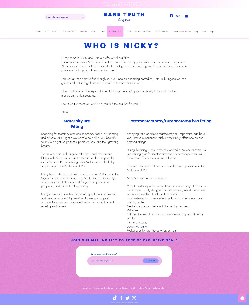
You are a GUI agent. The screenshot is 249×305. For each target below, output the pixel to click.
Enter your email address (103, 254)
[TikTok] (115, 298)
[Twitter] (127, 298)
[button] (186, 15)
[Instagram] (134, 298)
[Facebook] (121, 298)
